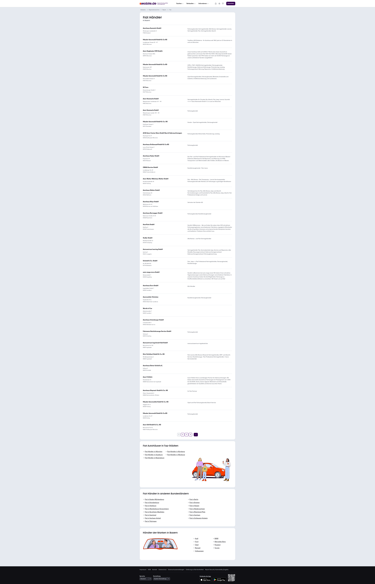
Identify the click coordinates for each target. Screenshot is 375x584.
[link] (219, 3)
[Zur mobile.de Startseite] (155, 3)
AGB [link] (149, 569)
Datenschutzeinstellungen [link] (176, 569)
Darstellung (157, 576)
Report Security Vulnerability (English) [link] (216, 569)
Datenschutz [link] (163, 569)
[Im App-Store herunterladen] (206, 580)
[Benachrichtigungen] (215, 3)
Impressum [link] (143, 569)
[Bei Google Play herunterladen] (219, 580)
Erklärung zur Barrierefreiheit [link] (195, 569)
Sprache (142, 576)
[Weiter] (196, 434)
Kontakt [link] (154, 569)
